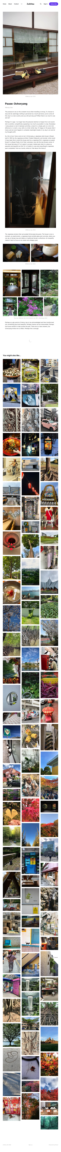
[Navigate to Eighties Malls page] (11, 718)
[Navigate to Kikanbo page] (11, 444)
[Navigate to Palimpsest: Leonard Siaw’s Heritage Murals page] (30, 785)
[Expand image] (18, 380)
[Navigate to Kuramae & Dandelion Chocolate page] (11, 885)
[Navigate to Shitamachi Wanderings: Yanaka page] (49, 963)
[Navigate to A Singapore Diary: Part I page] (30, 659)
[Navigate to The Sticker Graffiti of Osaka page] (30, 508)
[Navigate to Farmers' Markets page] (49, 685)
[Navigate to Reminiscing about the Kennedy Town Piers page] (11, 1059)
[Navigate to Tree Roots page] (11, 567)
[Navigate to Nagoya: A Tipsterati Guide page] (49, 518)
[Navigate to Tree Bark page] (30, 420)
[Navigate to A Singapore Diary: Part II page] (30, 612)
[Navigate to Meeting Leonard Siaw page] (11, 776)
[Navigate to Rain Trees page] (11, 1035)
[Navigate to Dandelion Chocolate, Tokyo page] (30, 881)
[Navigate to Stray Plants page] (49, 763)
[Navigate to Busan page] (11, 836)
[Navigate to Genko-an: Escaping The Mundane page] (30, 810)
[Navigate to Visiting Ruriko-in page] (49, 787)
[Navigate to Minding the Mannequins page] (49, 557)
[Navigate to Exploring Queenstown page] (30, 572)
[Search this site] (41, 4)
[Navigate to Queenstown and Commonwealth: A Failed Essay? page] (49, 582)
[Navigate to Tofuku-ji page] (30, 1086)
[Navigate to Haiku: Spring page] (49, 420)
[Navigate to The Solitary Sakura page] (49, 633)
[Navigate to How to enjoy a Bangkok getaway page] (49, 711)
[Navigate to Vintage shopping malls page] (49, 737)
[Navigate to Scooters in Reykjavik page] (11, 395)
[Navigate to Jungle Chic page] (49, 395)
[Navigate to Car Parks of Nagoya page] (30, 527)
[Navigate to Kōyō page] (30, 1068)
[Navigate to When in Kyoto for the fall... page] (30, 1106)
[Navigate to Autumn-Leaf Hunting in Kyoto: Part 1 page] (49, 1089)
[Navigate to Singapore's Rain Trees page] (30, 1023)
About (10, 4)
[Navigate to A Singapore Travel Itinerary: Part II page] (49, 606)
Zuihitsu (30, 4)
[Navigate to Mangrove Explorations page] (30, 636)
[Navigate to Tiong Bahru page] (11, 698)
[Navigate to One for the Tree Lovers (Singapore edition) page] (30, 546)
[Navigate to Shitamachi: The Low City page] (30, 965)
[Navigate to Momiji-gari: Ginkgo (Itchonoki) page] (30, 834)
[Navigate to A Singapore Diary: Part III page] (49, 538)
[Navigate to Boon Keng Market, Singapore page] (11, 494)
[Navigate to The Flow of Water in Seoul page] (11, 858)
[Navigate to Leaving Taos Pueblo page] (11, 731)
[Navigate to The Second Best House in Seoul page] (49, 874)
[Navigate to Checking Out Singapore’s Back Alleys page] (30, 901)
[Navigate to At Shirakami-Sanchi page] (49, 1122)
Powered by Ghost (53, 1144)
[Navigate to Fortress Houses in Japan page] (30, 464)
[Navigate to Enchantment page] (11, 618)
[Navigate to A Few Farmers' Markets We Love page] (11, 670)
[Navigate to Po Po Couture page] (11, 961)
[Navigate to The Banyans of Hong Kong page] (49, 1013)
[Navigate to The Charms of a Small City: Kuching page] (30, 921)
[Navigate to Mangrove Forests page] (11, 644)
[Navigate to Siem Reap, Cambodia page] (49, 1039)
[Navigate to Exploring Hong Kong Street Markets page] (11, 986)
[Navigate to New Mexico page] (30, 736)
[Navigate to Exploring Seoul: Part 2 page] (49, 850)
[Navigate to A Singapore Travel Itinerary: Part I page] (49, 659)
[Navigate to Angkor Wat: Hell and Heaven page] (30, 1043)
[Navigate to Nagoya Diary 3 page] (49, 370)
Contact (16, 4)
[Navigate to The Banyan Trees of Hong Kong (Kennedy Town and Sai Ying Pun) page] (11, 1010)
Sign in (45, 4)
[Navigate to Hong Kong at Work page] (11, 469)
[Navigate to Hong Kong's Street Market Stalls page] (49, 989)
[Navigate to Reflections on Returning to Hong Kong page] (49, 924)
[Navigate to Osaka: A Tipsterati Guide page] (49, 494)
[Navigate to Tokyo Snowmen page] (49, 444)
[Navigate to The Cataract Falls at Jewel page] (30, 1004)
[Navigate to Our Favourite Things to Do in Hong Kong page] (30, 593)
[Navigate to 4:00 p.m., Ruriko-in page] (11, 1084)
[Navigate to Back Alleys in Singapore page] (11, 905)
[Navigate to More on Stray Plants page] (30, 761)
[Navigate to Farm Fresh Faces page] (30, 370)
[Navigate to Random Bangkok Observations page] (30, 711)
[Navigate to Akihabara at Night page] (30, 444)
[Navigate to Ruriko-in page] (11, 795)
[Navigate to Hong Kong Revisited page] (11, 924)
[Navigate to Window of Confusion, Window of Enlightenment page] (49, 806)
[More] (21, 4)
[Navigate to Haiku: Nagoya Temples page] (11, 420)
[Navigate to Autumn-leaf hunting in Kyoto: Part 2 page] (49, 1064)
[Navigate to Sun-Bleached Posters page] (30, 395)
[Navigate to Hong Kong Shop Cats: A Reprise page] (11, 751)
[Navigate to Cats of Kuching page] (30, 940)
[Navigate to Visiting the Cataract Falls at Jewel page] (30, 984)
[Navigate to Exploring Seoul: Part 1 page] (30, 861)
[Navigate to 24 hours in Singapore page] (11, 543)
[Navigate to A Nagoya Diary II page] (49, 469)
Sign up (30, 1144)
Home (4, 4)
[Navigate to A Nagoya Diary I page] (30, 483)
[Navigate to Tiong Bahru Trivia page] (30, 685)
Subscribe (54, 4)
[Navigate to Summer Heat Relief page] (49, 899)
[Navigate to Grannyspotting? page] (49, 943)
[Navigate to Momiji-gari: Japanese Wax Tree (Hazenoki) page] (49, 825)
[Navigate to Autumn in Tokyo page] (11, 813)
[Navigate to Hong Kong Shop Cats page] (11, 1109)
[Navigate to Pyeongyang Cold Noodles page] (11, 592)
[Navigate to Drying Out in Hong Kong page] (11, 370)
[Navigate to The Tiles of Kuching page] (11, 943)
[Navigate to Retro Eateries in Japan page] (11, 518)
